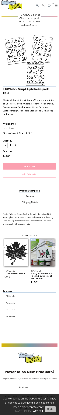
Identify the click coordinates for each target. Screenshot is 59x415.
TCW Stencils (9, 270)
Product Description (29, 190)
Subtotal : (8, 151)
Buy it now (29, 182)
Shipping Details (30, 202)
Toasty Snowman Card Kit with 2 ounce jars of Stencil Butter (41, 276)
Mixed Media (11, 316)
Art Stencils (10, 302)
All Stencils (10, 296)
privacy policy (21, 411)
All (20, 21)
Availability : (9, 123)
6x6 (18, 264)
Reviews (30, 196)
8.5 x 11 (29, 133)
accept (40, 411)
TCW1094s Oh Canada (14, 274)
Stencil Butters (11, 309)
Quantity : (8, 140)
